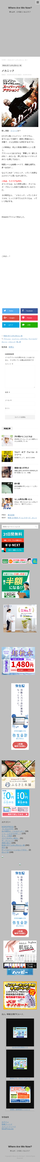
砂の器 (17, 483)
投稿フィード (7, 1124)
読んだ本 (5, 852)
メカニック (12, 342)
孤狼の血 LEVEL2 (21, 468)
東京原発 (11, 515)
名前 (7, 392)
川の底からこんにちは (23, 436)
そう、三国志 (7, 836)
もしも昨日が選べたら (23, 499)
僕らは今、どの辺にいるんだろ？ (20, 1151)
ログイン (5, 1122)
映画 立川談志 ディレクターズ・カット (22, 518)
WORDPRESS (8, 827)
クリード (14, 131)
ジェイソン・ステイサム (20, 339)
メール (8, 400)
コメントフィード (9, 1127)
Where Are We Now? (20, 7)
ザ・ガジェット (8, 841)
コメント (9, 364)
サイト (7, 408)
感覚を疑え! (6, 843)
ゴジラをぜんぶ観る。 (10, 838)
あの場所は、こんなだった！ (13, 831)
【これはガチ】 (8, 829)
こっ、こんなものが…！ (11, 833)
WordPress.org (7, 1129)
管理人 (11, 347)
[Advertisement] (20, 35)
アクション (7, 339)
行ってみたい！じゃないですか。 (15, 850)
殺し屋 (18, 342)
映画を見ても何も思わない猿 (13, 336)
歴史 (3, 848)
